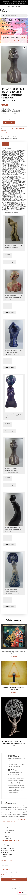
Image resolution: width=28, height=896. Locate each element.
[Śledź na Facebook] (2, 864)
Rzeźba (3, 130)
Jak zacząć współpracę (9, 850)
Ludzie (14, 128)
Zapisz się (14, 879)
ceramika (18, 37)
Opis (5, 144)
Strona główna (5, 37)
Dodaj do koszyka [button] (9, 262)
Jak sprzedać (6, 852)
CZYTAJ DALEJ (21, 819)
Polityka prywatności (8, 845)
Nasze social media (6, 860)
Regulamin (6, 846)
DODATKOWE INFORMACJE (10, 841)
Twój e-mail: (5, 875)
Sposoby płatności (7, 854)
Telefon (7, 836)
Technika (12, 37)
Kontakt (5, 856)
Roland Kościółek (20, 128)
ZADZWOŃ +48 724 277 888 (14, 6)
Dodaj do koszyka (9, 122)
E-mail (6, 825)
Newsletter (5, 869)
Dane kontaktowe (8, 822)
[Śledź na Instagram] (6, 864)
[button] (24, 48)
